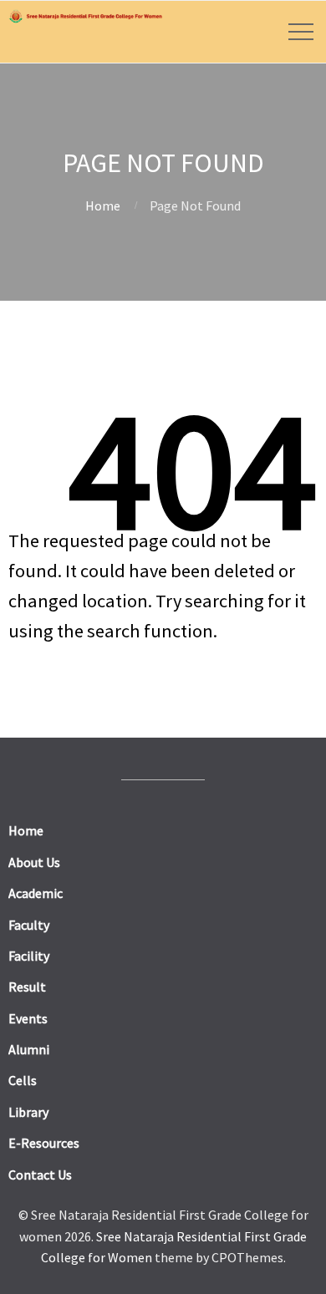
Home (102, 205)
